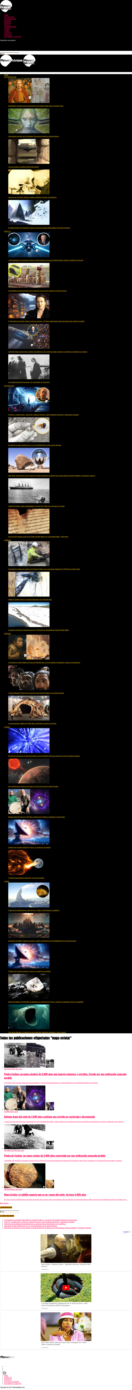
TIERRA (6, 31)
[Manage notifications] (4, 1373)
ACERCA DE (8, 35)
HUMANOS (7, 21)
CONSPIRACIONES (10, 27)
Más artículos (4, 1203)
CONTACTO (8, 33)
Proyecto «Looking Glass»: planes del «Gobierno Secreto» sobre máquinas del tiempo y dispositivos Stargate (39, 1222)
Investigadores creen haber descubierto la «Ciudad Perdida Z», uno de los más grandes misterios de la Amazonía (40, 1220)
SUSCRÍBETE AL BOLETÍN (12, 37)
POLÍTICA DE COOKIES (11, 1382)
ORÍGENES (7, 23)
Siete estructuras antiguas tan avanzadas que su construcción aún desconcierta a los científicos (35, 1224)
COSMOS (7, 29)
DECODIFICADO (9, 17)
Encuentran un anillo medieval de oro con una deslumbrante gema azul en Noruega (30, 1226)
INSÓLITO (7, 25)
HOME (6, 15)
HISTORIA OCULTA (10, 19)
